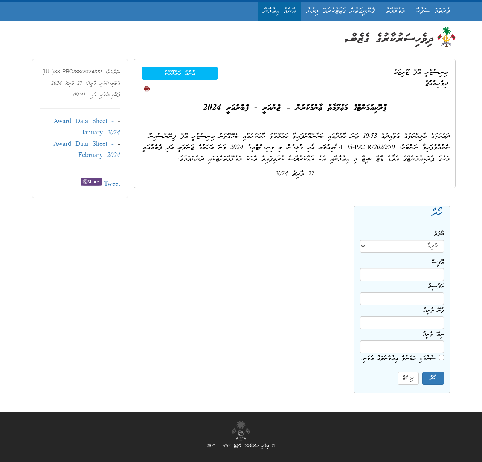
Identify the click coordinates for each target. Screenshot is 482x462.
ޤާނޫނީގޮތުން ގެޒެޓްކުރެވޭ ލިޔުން (341, 11)
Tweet (112, 184)
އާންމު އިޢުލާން (280, 11)
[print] (147, 89)
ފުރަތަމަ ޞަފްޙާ (433, 11)
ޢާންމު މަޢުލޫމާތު (179, 73)
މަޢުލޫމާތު (395, 11)
